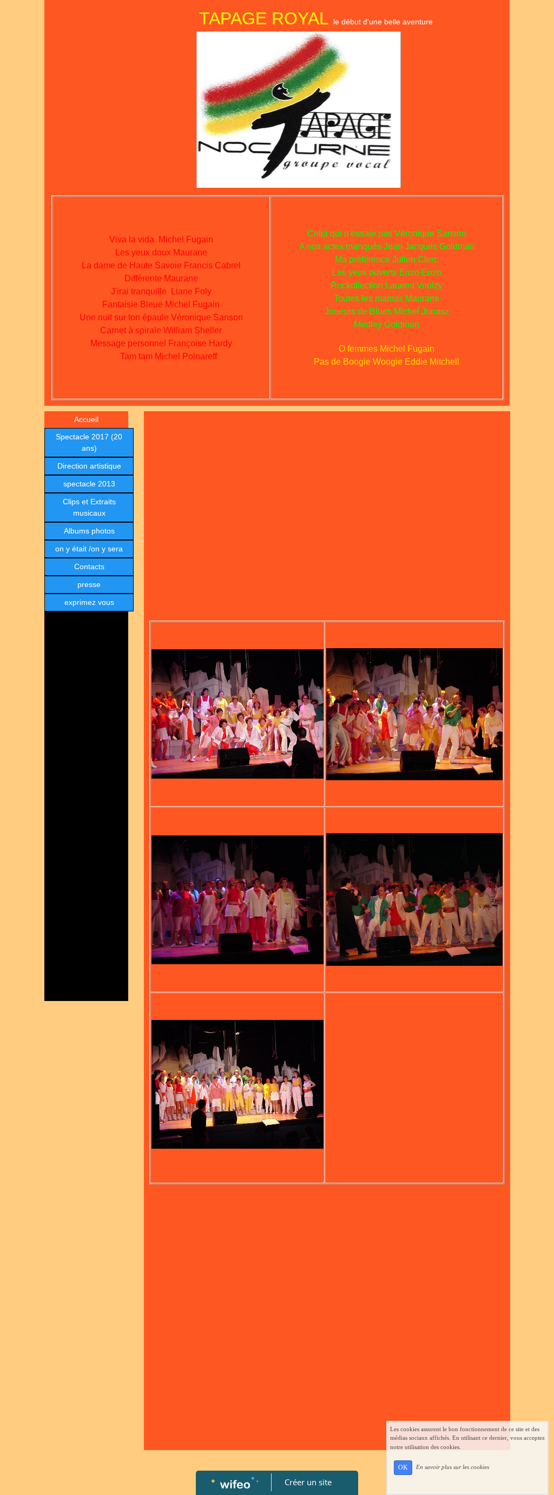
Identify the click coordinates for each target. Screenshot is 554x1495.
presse (89, 584)
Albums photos (89, 530)
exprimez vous (89, 602)
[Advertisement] (86, 833)
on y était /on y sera (89, 548)
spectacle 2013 (89, 483)
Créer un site (308, 1482)
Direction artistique (89, 466)
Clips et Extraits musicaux (89, 507)
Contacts (89, 566)
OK (403, 1467)
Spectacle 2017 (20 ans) (89, 442)
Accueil (86, 419)
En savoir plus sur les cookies (452, 1467)
